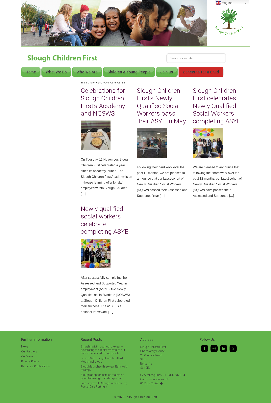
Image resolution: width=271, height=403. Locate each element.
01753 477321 (172, 375)
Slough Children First (142, 397)
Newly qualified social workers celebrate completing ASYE (104, 220)
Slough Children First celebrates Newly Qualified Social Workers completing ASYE (216, 106)
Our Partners (29, 351)
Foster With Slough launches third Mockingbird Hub (102, 360)
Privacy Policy (30, 361)
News (24, 346)
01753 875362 (149, 383)
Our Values (28, 356)
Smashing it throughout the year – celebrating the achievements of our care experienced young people (103, 350)
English (227, 3)
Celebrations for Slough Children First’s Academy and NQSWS (103, 102)
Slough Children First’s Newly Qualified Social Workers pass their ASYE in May (161, 106)
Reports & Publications (35, 366)
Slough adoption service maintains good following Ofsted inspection (102, 376)
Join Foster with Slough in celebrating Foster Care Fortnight (104, 385)
